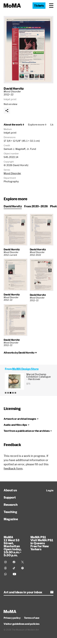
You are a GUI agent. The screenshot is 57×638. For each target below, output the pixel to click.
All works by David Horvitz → (20, 352)
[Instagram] (7, 562)
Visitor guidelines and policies (22, 624)
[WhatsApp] (7, 574)
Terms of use (31, 618)
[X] (24, 562)
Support (10, 497)
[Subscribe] (51, 592)
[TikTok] (15, 568)
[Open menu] (51, 5)
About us (10, 490)
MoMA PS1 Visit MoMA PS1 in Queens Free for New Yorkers (41, 543)
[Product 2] (8, 393)
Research (10, 504)
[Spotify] (24, 568)
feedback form (13, 468)
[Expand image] (28, 49)
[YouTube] (15, 574)
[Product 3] (10, 393)
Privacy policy (12, 618)
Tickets (39, 5)
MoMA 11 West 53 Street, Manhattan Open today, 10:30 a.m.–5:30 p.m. (12, 546)
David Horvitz (14, 88)
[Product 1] (5, 393)
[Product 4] (13, 393)
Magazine (11, 519)
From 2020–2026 (36, 206)
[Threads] (7, 568)
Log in (49, 490)
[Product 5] (15, 393)
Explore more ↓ (37, 124)
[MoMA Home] (12, 5)
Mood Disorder (12, 173)
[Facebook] (15, 562)
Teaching (10, 512)
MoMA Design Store (25, 369)
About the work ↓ (14, 124)
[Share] (7, 110)
